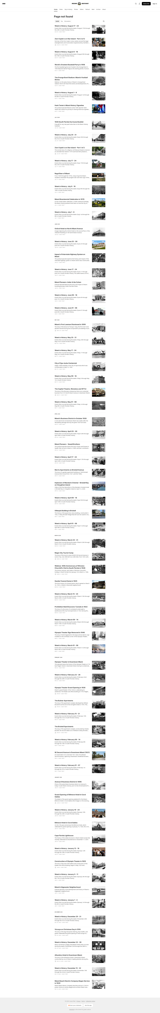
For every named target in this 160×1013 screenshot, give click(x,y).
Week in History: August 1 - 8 (66, 93)
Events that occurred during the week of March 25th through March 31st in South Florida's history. (72, 543)
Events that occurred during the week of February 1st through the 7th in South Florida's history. (70, 768)
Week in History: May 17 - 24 (65, 350)
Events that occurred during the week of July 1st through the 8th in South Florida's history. (72, 215)
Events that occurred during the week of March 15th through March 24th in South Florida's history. (72, 597)
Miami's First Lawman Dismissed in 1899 (70, 324)
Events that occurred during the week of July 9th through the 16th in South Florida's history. (72, 189)
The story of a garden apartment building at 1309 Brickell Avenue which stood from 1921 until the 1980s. (71, 473)
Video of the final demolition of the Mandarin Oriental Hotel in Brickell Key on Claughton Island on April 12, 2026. (72, 488)
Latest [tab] (57, 21)
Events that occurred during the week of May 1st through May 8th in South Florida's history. (71, 405)
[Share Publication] (139, 3)
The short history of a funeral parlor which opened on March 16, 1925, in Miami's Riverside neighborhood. (72, 584)
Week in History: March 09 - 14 (66, 620)
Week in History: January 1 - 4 (66, 900)
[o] (98, 108)
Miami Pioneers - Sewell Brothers (67, 444)
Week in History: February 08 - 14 (67, 740)
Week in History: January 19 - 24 (67, 810)
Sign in (155, 3)
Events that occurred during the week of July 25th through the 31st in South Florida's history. (71, 138)
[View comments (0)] (67, 34)
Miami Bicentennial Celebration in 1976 (69, 199)
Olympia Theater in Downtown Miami (69, 662)
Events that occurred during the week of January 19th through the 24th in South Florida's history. (70, 813)
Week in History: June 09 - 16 (66, 295)
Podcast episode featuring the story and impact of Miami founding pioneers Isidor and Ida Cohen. (71, 285)
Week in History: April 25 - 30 (66, 431)
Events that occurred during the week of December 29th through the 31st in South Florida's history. (71, 919)
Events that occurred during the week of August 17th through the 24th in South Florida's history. (72, 29)
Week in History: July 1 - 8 (64, 212)
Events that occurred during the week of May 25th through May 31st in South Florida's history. (71, 340)
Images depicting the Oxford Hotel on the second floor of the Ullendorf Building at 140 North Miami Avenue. (72, 231)
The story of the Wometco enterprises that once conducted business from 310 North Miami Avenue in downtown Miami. (72, 392)
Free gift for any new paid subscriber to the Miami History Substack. (71, 125)
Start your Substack (75, 1005)
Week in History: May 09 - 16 (66, 376)
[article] (80, 30)
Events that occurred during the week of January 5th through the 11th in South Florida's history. (72, 877)
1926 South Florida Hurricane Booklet (69, 122)
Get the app (88, 1005)
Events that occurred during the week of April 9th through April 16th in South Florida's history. (71, 501)
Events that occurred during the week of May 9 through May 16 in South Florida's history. (72, 379)
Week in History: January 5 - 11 (66, 874)
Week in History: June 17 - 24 (66, 269)
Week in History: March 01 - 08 (66, 645)
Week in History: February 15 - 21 (67, 714)
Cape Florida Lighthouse (64, 836)
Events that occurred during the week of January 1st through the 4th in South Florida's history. (72, 903)
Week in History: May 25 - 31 (65, 337)
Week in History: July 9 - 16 (65, 186)
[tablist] (63, 21)
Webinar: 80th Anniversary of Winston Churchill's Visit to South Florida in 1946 (70, 567)
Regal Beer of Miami (62, 173)
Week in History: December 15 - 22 (68, 968)
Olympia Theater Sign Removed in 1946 (70, 632)
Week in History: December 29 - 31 (68, 916)
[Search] (136, 3)
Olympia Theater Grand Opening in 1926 (70, 688)
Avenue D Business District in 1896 (68, 782)
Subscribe (146, 3)
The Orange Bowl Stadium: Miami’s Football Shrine (71, 79)
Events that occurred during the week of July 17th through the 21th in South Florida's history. (71, 163)
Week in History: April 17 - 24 (66, 457)
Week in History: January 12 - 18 (67, 848)
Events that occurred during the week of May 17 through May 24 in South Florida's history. (71, 353)
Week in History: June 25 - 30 (66, 241)
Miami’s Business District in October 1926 (71, 418)
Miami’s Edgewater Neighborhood (68, 887)
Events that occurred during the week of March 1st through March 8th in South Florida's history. (72, 648)
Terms (83, 1001)
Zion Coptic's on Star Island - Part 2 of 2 (70, 39)
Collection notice (90, 1001)
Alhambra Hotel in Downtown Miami (68, 955)
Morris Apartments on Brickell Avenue (69, 470)
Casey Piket (62, 31)
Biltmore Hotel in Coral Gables (66, 823)
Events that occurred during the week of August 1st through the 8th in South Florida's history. (72, 95)
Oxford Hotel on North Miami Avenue (69, 229)
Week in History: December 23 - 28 (68, 942)
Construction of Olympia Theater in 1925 (70, 861)
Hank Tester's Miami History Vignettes (69, 105)
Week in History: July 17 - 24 (65, 161)
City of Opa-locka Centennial (66, 363)
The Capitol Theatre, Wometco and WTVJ (70, 389)
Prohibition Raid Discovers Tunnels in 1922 (71, 607)
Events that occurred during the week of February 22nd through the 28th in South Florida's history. (70, 678)
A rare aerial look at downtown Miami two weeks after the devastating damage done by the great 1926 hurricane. (71, 421)
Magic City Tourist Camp (64, 553)
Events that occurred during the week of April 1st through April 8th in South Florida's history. (71, 526)
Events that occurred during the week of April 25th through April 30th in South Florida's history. (72, 434)
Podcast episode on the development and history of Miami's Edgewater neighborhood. (72, 890)
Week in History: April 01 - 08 (66, 523)
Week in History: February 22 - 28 (67, 675)
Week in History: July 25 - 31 (65, 135)
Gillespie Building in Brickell (65, 511)
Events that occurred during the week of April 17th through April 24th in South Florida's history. (72, 460)
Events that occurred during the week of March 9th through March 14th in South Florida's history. (72, 622)
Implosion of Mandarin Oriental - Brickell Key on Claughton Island (72, 484)
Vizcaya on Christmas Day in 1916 (68, 929)
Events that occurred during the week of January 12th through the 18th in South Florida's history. (70, 851)
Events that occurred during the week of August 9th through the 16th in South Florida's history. (72, 55)
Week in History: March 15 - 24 (66, 594)
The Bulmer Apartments (64, 701)
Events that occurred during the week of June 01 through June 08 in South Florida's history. (71, 311)
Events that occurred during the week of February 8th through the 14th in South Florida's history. (70, 742)
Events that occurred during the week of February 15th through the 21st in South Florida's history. (70, 716)
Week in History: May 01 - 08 (66, 402)
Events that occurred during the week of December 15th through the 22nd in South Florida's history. (71, 971)
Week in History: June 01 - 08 (66, 308)
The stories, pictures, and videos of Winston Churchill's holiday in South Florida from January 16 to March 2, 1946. (72, 571)
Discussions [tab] (67, 21)
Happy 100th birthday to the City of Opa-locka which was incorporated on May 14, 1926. (71, 366)
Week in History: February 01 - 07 (67, 765)
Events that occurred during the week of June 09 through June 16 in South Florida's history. (71, 298)
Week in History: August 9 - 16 (66, 52)
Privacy (78, 1001)
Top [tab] (62, 21)
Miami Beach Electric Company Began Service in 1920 (72, 982)
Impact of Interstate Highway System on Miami (70, 255)
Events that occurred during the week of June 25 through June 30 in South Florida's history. (71, 244)
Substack (71, 1009)
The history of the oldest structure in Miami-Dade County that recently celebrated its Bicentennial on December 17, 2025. (72, 838)
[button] (55, 9)
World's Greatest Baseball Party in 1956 (70, 65)
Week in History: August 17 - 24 (67, 26)
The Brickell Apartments (64, 726)
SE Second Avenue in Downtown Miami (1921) (72, 752)
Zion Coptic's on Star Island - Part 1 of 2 (70, 148)
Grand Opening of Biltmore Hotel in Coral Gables (70, 796)
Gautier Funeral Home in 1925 (66, 581)
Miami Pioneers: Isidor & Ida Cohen (68, 282)
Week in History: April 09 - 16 (66, 498)
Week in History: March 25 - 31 (66, 540)
